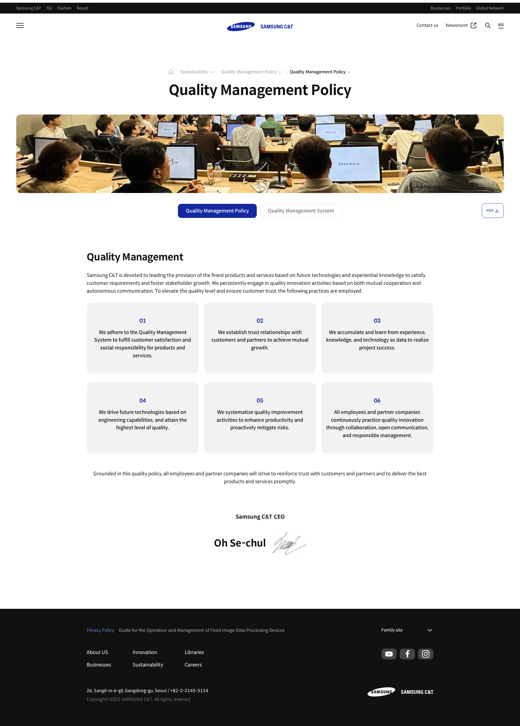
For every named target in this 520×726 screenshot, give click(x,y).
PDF (490, 210)
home (171, 72)
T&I (49, 8)
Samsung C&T (28, 8)
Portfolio (463, 8)
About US (97, 652)
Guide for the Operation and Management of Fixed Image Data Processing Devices (201, 630)
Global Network (490, 8)
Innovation (145, 652)
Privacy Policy (100, 630)
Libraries (194, 652)
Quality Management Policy (217, 211)
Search (487, 25)
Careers (193, 665)
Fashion (64, 8)
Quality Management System (301, 211)
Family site (392, 630)
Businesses (441, 8)
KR (501, 25)
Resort (82, 8)
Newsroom (457, 25)
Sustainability (148, 665)
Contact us (427, 25)
